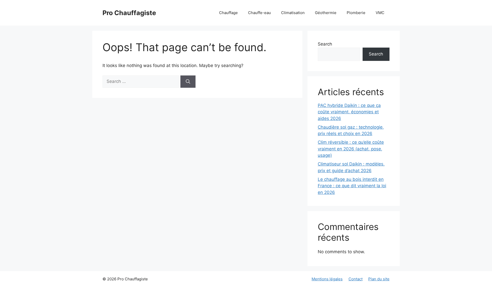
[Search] (188, 81)
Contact (355, 279)
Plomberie (356, 12)
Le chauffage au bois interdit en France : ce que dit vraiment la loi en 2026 (352, 186)
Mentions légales (327, 279)
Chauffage (228, 12)
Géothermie (325, 12)
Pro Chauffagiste (129, 13)
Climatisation (293, 12)
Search (325, 44)
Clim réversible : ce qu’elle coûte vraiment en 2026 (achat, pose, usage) (351, 149)
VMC (380, 12)
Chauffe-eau (259, 12)
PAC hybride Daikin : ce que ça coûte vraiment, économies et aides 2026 (349, 112)
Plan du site (378, 279)
